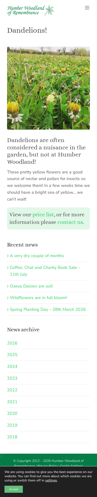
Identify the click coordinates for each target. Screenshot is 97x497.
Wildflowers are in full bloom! (38, 297)
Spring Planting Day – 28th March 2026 (48, 309)
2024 (12, 366)
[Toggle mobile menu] (87, 7)
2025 (12, 354)
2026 (12, 343)
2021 (12, 402)
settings (51, 480)
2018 (12, 437)
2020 (12, 413)
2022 (12, 390)
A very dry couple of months (37, 256)
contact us (70, 222)
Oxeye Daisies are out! (31, 286)
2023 (12, 378)
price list (43, 215)
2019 (12, 425)
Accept (13, 489)
